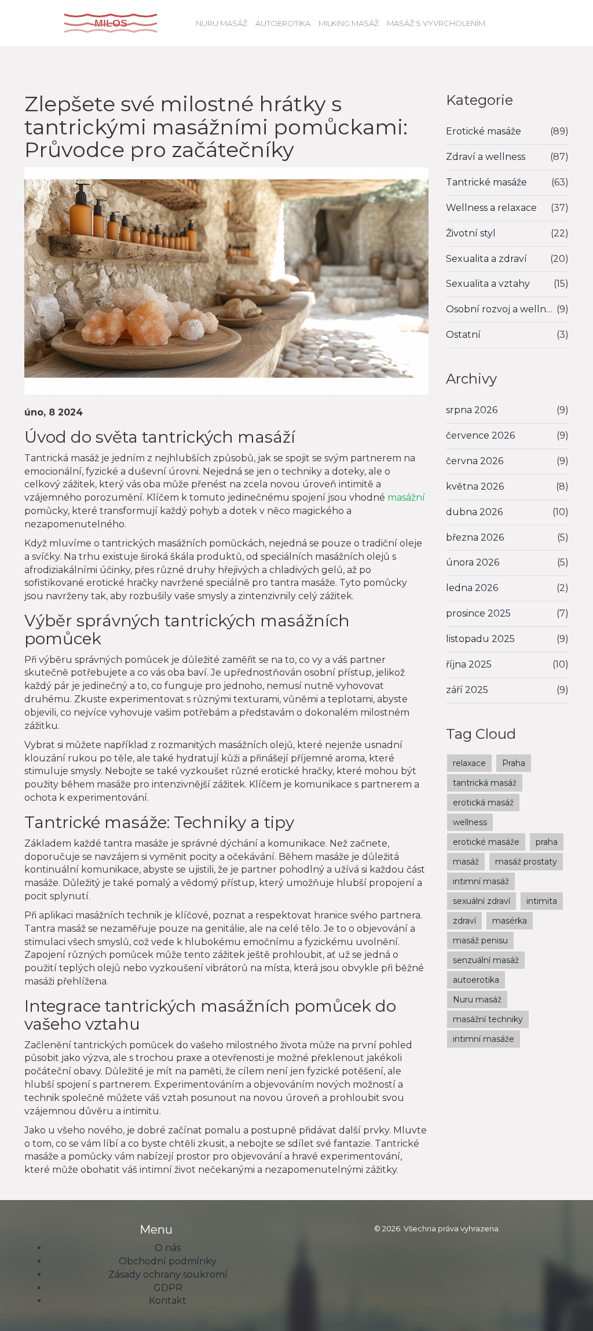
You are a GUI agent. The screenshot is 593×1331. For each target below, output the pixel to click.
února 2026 (472, 562)
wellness (470, 822)
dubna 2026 (474, 511)
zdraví (464, 921)
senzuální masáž (486, 960)
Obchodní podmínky (168, 1261)
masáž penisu (480, 940)
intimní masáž (481, 881)
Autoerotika (282, 23)
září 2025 (467, 689)
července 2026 (480, 435)
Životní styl (471, 233)
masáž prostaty (526, 861)
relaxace (469, 763)
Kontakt (167, 1300)
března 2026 (475, 537)
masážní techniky (488, 1019)
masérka (509, 921)
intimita (541, 901)
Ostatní (463, 334)
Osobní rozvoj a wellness (501, 309)
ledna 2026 (472, 587)
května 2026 (475, 486)
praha (547, 842)
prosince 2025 (478, 613)
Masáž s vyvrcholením (436, 23)
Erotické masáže (483, 131)
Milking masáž (349, 23)
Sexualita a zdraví (486, 258)
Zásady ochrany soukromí (168, 1274)
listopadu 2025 (480, 638)
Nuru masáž (221, 23)
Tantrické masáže (486, 182)
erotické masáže (486, 842)
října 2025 (469, 664)
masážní (406, 497)
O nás (168, 1247)
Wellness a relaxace (491, 207)
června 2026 (474, 460)
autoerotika (476, 980)
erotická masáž (483, 802)
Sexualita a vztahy (488, 283)
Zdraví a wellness (485, 156)
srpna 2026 (471, 409)
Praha (513, 763)
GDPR (167, 1287)
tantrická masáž (485, 783)
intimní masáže (483, 1039)
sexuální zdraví (481, 901)
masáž (466, 861)
